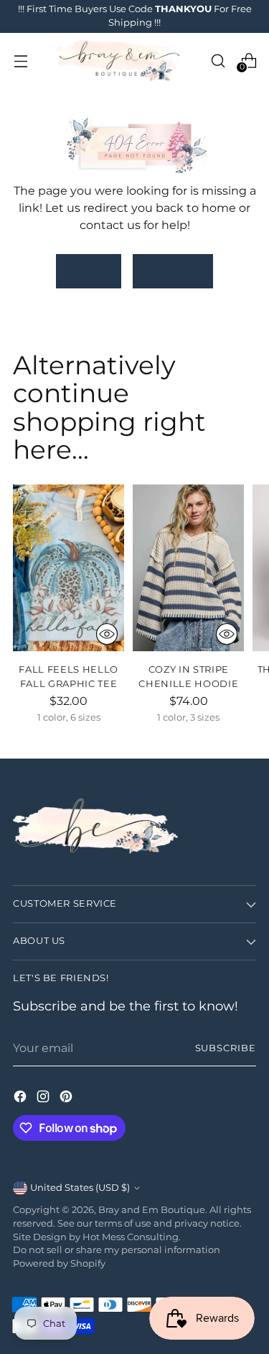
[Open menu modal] (20, 60)
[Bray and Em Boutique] (119, 61)
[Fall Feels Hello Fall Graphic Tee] (68, 567)
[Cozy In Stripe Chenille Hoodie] (188, 567)
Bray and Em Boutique (151, 1209)
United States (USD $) (80, 1187)
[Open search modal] (217, 60)
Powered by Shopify (59, 1263)
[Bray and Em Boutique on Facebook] (21, 1098)
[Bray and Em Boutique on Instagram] (44, 1098)
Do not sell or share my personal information (116, 1250)
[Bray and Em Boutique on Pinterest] (67, 1098)
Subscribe (225, 1048)
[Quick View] (107, 634)
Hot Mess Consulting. (131, 1237)
